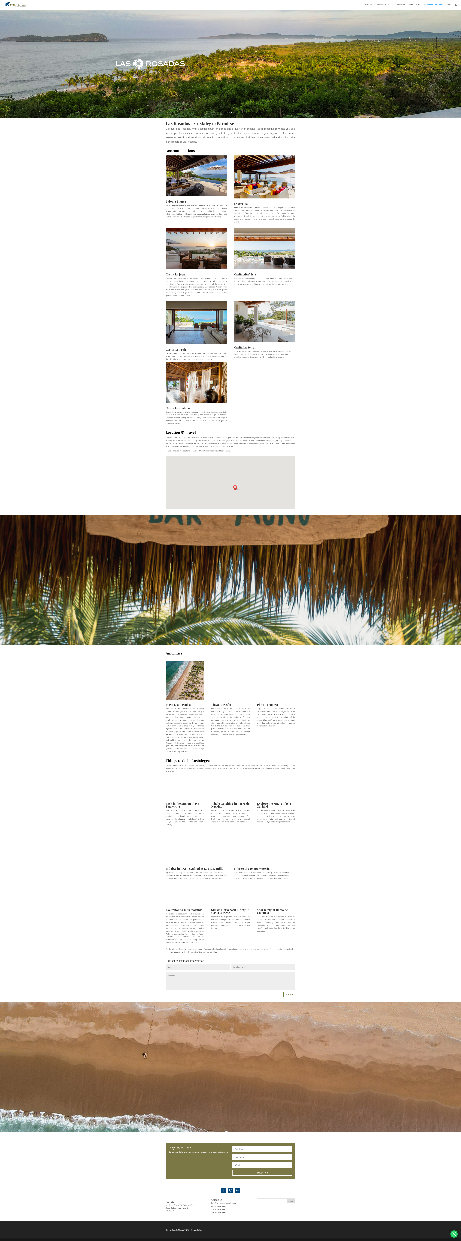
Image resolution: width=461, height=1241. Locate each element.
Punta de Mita (414, 5)
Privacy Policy (196, 1230)
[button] (454, 1234)
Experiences (400, 5)
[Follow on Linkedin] (237, 1190)
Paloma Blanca (176, 201)
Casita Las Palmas (178, 408)
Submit (289, 994)
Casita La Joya (175, 274)
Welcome (368, 5)
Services (449, 5)
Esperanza (241, 203)
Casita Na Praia (176, 349)
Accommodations (382, 5)
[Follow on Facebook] (223, 1190)
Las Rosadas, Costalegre (433, 5)
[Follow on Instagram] (230, 1190)
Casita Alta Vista (245, 274)
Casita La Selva (244, 347)
